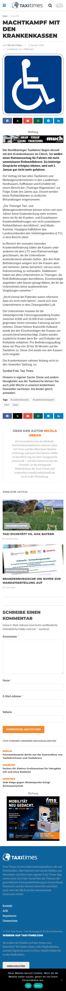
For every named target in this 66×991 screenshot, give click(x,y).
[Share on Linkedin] (58, 121)
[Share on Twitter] (17, 121)
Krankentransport (43, 399)
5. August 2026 (11, 539)
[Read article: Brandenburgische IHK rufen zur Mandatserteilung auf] (33, 559)
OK (28, 985)
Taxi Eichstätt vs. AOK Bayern (28, 534)
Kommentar (11, 636)
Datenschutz (10, 920)
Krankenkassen (20, 399)
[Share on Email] (28, 121)
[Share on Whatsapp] (38, 121)
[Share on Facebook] (7, 121)
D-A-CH (14, 16)
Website (7, 712)
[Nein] (61, 980)
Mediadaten (16, 966)
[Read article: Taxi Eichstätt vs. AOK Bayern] (33, 515)
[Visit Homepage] (27, 5)
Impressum (9, 915)
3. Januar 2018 (36, 45)
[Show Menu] (4, 5)
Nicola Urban (14, 45)
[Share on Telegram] (48, 121)
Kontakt (7, 905)
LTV (6, 405)
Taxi (15, 405)
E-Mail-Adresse (13, 696)
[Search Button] (50, 5)
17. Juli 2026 (9, 587)
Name (7, 680)
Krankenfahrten (16, 526)
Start (5, 16)
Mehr (38, 985)
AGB (5, 910)
